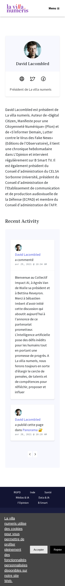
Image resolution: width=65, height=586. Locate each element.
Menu (52, 8)
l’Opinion (23, 502)
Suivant (35, 454)
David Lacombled (27, 254)
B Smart (43, 502)
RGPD (17, 492)
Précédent (30, 454)
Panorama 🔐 (33, 430)
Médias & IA (22, 497)
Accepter (39, 549)
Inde (32, 492)
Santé (48, 492)
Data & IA (43, 497)
